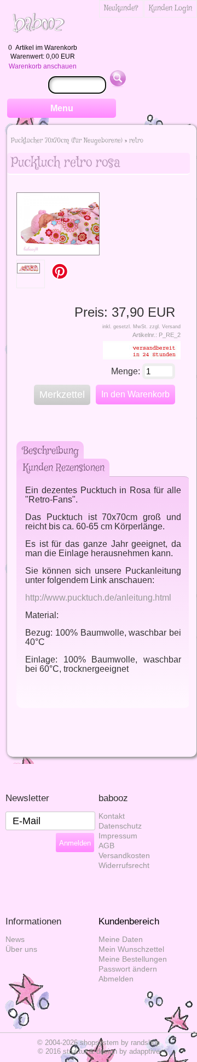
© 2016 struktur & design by (99, 1051)
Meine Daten (121, 939)
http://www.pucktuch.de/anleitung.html (98, 597)
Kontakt (112, 816)
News (15, 939)
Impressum (118, 836)
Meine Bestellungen (133, 959)
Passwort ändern (128, 969)
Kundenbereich (129, 921)
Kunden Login (170, 8)
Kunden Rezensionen (64, 468)
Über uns (21, 949)
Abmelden (116, 979)
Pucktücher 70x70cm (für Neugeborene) (67, 140)
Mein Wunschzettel (131, 949)
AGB (106, 846)
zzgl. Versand (165, 326)
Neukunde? (121, 8)
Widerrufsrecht (124, 865)
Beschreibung (51, 451)
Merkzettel (62, 394)
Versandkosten (124, 856)
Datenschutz (120, 826)
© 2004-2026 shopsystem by (98, 1042)
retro (136, 140)
